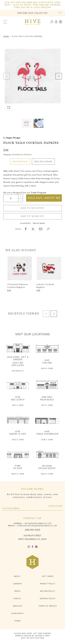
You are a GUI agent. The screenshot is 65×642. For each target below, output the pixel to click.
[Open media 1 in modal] (32, 76)
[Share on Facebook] (25, 228)
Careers (17, 583)
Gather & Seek (42, 635)
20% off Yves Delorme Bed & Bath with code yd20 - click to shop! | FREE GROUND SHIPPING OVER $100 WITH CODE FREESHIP (32, 5)
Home (6, 36)
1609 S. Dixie (47, 368)
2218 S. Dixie (47, 439)
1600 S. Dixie (47, 474)
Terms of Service (47, 606)
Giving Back (17, 613)
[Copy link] (48, 228)
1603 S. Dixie (18, 439)
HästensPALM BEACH (47, 398)
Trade (17, 621)
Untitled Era (37, 638)
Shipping (7, 154)
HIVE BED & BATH (18, 398)
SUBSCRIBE (55, 506)
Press (17, 591)
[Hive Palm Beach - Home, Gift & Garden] (32, 22)
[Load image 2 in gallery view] (38, 123)
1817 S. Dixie (47, 405)
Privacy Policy (47, 583)
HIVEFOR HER (47, 361)
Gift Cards (47, 576)
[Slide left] (6, 76)
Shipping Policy (48, 598)
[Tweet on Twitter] (32, 228)
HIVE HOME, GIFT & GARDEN (18, 358)
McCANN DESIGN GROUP (47, 467)
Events (17, 598)
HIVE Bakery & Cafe (18, 432)
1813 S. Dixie (18, 405)
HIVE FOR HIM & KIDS (18, 364)
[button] (60, 22)
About (17, 576)
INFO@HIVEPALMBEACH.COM (38, 523)
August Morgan (12, 137)
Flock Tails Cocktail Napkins (27, 36)
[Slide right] (58, 76)
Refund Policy (47, 591)
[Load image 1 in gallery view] (26, 123)
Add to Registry (32, 208)
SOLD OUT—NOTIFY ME (44, 198)
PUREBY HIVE (18, 467)
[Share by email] (40, 229)
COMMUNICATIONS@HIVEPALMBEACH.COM (37, 525)
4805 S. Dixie (17, 474)
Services (17, 606)
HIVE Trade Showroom (47, 432)
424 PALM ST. (18, 371)
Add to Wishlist (32, 216)
